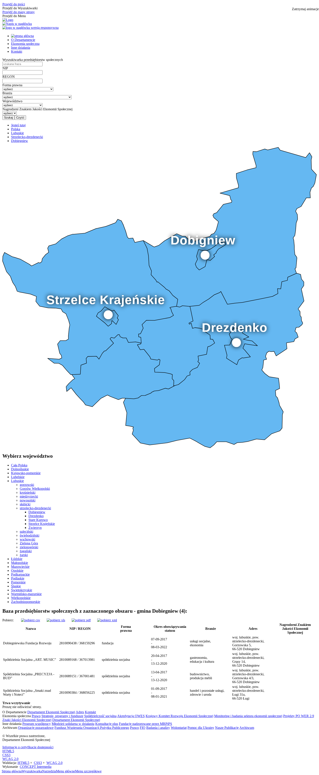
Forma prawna (12, 85)
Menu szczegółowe (88, 771)
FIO (142, 727)
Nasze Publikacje (227, 727)
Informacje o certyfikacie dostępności (27, 747)
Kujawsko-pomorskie (26, 473)
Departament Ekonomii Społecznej (51, 712)
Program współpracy (36, 724)
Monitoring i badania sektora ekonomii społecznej (248, 716)
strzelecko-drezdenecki (35, 508)
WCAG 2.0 (10, 759)
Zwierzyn (35, 527)
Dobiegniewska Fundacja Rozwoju (27, 643)
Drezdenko (36, 516)
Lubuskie (17, 481)
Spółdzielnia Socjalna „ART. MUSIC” (29, 659)
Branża (7, 93)
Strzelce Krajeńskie (41, 524)
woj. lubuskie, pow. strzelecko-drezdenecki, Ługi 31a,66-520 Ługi (248, 692)
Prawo (36, 716)
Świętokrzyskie (21, 590)
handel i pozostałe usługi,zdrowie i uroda (207, 692)
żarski (24, 555)
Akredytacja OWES (131, 716)
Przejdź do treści (13, 4)
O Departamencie (23, 40)
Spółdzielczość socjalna (100, 716)
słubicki (25, 504)
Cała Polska (19, 465)
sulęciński (26, 531)
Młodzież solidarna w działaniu (73, 724)
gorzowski (27, 485)
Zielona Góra (29, 543)
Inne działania (20, 47)
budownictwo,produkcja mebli (201, 676)
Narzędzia (49, 771)
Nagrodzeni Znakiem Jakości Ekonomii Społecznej (37, 109)
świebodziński (29, 535)
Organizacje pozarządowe (36, 727)
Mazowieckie (20, 566)
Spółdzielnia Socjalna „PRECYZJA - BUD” (28, 676)
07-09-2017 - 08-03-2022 (159, 643)
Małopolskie (19, 563)
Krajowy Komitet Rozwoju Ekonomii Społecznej (179, 716)
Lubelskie (18, 477)
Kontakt (16, 51)
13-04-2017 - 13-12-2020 (159, 676)
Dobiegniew (36, 512)
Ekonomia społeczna (25, 44)
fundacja (107, 643)
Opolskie (17, 570)
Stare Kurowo (38, 520)
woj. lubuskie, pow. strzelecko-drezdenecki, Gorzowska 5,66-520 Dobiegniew (248, 643)
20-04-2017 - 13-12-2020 (159, 659)
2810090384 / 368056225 (77, 692)
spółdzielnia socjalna (116, 659)
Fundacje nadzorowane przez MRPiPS (145, 724)
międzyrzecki (29, 496)
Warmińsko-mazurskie (26, 594)
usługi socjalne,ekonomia (200, 643)
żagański (26, 551)
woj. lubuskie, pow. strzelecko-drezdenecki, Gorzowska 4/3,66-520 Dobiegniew (248, 676)
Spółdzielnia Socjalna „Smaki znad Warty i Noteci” (27, 692)
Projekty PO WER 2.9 (298, 716)
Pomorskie (18, 582)
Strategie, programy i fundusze (62, 716)
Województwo (12, 101)
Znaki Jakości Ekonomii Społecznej (26, 720)
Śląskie (16, 586)
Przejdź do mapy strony (18, 12)
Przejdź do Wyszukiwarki (20, 8)
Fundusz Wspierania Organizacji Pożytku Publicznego (91, 727)
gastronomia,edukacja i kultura (202, 659)
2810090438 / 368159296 (77, 643)
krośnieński (27, 492)
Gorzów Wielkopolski (35, 488)
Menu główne (65, 771)
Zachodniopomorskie (25, 602)
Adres (80, 712)
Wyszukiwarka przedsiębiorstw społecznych (32, 60)
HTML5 (8, 751)
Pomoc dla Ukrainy (200, 727)
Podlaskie (17, 578)
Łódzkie (16, 559)
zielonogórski (29, 547)
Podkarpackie (20, 574)
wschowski (27, 539)
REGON (8, 76)
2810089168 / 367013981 (77, 659)
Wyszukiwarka (32, 771)
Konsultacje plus (106, 724)
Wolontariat (179, 727)
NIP (5, 68)
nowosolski (27, 500)
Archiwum (246, 727)
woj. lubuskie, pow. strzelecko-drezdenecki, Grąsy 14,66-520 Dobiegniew (248, 659)
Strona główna (12, 771)
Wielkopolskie (21, 598)
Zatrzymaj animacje (305, 9)
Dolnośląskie (20, 469)
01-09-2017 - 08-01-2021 (159, 692)
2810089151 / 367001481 (77, 676)
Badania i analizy (158, 727)
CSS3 (6, 755)
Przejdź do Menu (14, 16)
